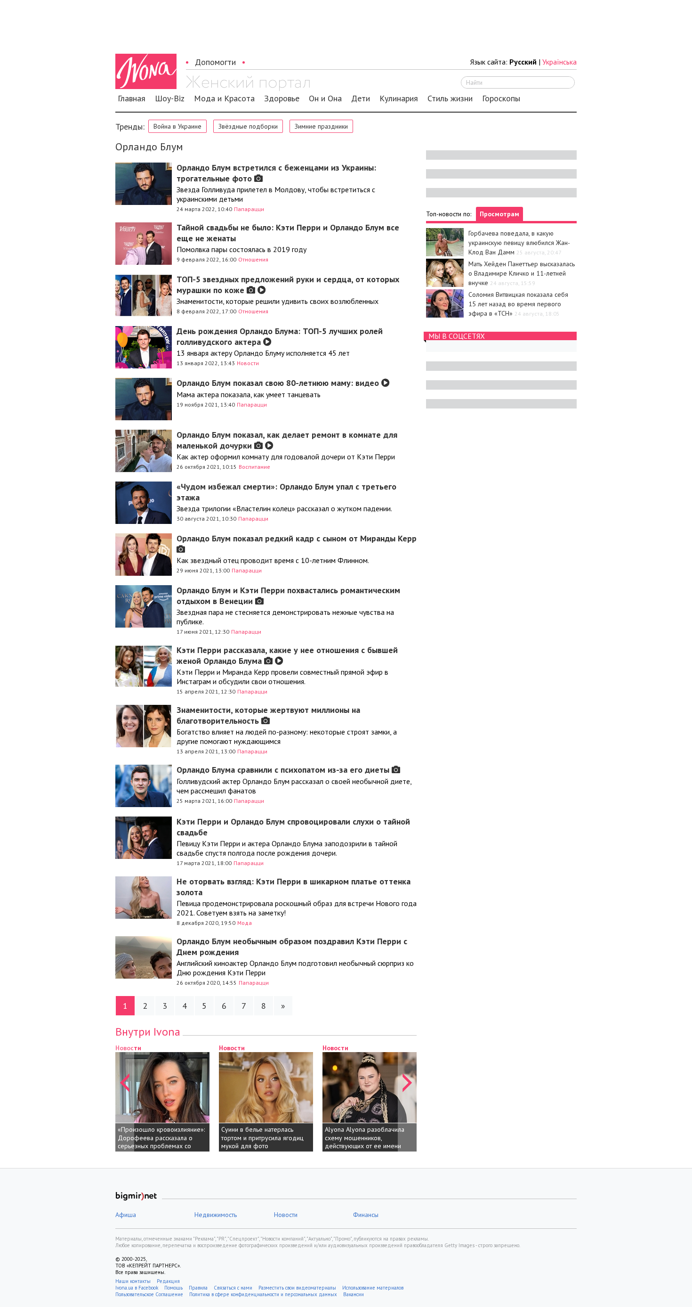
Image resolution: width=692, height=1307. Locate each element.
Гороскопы (501, 98)
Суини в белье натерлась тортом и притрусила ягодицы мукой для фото (264, 1137)
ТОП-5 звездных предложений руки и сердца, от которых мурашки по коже (288, 284)
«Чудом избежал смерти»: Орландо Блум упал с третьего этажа (286, 492)
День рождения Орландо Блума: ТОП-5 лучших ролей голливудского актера (280, 336)
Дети (360, 98)
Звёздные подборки (248, 126)
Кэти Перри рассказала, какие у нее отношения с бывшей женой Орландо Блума (287, 655)
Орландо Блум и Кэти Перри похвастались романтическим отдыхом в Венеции (288, 595)
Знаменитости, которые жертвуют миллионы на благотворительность (268, 715)
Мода (244, 922)
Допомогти (215, 62)
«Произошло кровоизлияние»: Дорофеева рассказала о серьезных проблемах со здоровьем (161, 1142)
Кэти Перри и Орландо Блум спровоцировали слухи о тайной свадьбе (293, 827)
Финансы (365, 1214)
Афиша (125, 1214)
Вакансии (353, 1294)
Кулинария (398, 98)
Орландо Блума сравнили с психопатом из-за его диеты (284, 769)
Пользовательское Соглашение (149, 1294)
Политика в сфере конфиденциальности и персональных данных (263, 1294)
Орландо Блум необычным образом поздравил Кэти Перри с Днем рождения (292, 946)
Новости (248, 363)
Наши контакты (133, 1281)
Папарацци (249, 208)
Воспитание (254, 466)
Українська (559, 61)
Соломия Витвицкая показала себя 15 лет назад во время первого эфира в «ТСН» (518, 304)
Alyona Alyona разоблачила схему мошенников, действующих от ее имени (364, 1137)
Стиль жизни (450, 98)
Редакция (168, 1281)
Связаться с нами (233, 1287)
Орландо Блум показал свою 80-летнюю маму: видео (279, 382)
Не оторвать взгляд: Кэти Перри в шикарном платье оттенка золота (293, 887)
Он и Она (325, 98)
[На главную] (248, 83)
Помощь (173, 1287)
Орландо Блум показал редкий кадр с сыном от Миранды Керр (297, 538)
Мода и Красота (224, 98)
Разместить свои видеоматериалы (297, 1287)
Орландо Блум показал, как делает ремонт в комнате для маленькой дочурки (287, 440)
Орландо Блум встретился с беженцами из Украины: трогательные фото (276, 173)
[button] (124, 1097)
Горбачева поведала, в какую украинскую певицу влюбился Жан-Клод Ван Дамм (519, 242)
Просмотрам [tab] (499, 214)
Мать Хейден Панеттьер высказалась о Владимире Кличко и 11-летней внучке (521, 273)
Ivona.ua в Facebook (136, 1287)
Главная (131, 98)
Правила (198, 1287)
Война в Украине (177, 126)
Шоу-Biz (170, 98)
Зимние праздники (321, 126)
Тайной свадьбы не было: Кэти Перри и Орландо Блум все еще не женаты (288, 233)
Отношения (253, 259)
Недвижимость (215, 1214)
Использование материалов (372, 1287)
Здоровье (281, 98)
